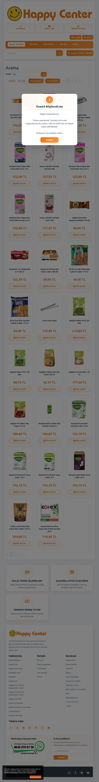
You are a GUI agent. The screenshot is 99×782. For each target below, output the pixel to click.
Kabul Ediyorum (35, 777)
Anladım (49, 140)
